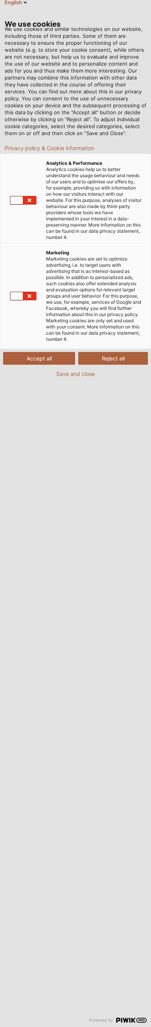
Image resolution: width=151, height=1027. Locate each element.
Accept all (39, 358)
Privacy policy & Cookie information (49, 148)
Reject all (113, 358)
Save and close (75, 374)
